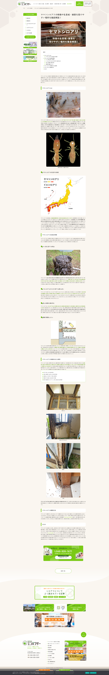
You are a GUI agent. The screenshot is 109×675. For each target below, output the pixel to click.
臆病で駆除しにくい (49, 64)
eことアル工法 (50, 532)
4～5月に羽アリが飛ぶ (50, 59)
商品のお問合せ (79, 3)
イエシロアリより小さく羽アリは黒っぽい (53, 61)
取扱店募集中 (69, 3)
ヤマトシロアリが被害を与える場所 (50, 65)
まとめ (45, 69)
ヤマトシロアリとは (47, 55)
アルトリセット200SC (68, 517)
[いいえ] (107, 672)
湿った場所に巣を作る (50, 62)
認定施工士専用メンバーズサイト (88, 3)
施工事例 (47, 3)
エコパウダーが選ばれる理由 (38, 3)
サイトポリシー (93, 672)
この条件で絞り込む (30, 37)
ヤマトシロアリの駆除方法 (49, 67)
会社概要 (64, 3)
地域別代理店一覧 (57, 3)
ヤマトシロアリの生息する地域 (51, 56)
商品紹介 (51, 3)
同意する (87, 672)
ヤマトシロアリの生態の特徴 (49, 58)
